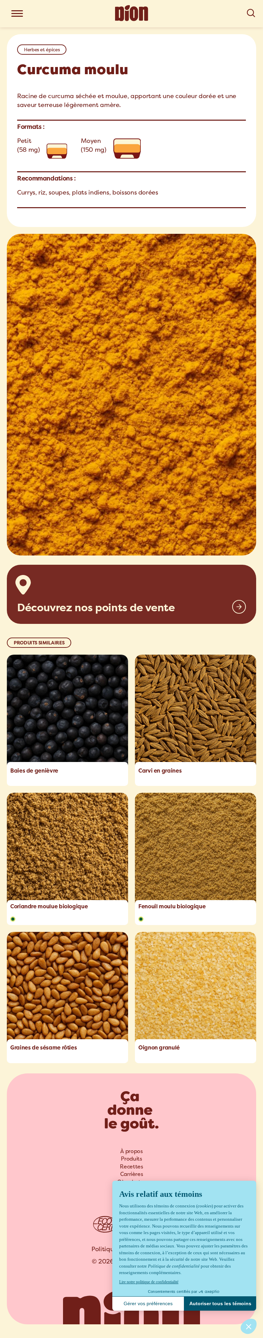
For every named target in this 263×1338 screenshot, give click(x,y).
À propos (131, 1151)
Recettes (131, 1166)
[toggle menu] (17, 14)
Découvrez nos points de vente (96, 608)
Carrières (131, 1174)
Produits (131, 1158)
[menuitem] (131, 1151)
